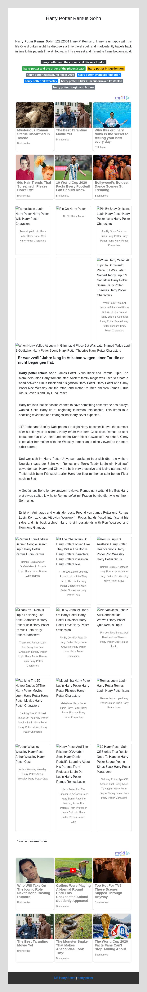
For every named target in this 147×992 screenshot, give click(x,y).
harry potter (85, 978)
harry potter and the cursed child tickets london (73, 62)
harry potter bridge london (106, 68)
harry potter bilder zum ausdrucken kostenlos (91, 81)
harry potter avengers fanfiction (99, 74)
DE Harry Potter (64, 978)
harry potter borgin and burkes (73, 87)
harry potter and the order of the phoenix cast (53, 68)
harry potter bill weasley (41, 81)
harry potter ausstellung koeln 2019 (50, 74)
